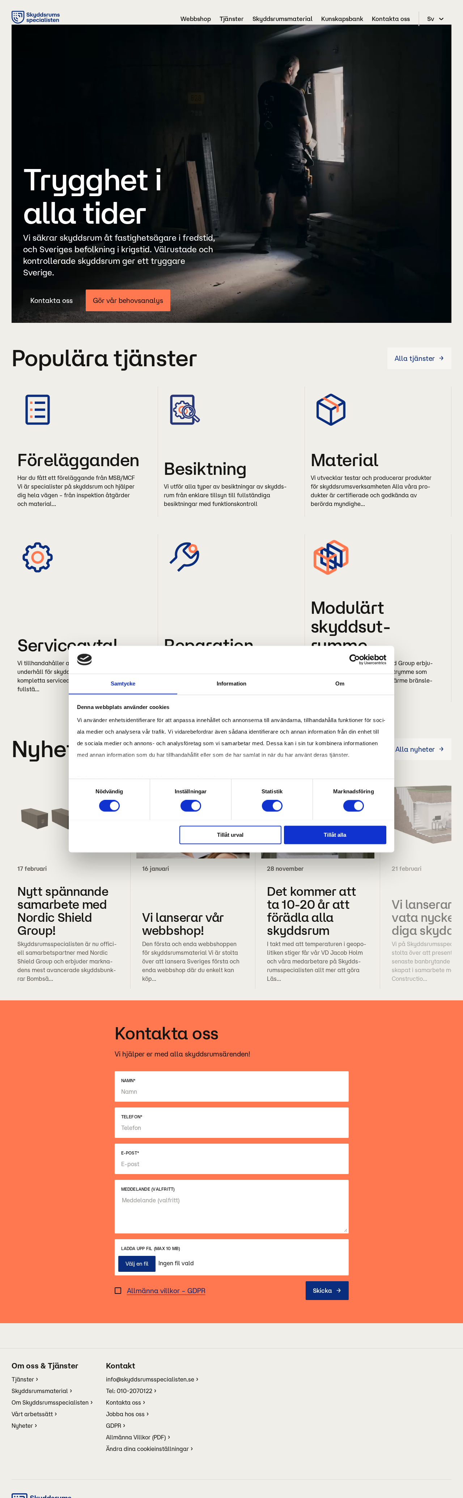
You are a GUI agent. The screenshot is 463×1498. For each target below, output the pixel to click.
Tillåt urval (230, 835)
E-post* (130, 1153)
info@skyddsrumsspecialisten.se (150, 1379)
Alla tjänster (415, 358)
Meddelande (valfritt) (148, 1189)
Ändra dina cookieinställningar (147, 1449)
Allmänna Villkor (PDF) (136, 1437)
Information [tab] (231, 683)
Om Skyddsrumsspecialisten (50, 1402)
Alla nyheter (415, 749)
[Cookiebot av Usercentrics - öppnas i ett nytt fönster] (354, 659)
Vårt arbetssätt (32, 1414)
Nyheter (22, 1425)
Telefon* (132, 1116)
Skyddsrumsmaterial (282, 18)
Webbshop (195, 18)
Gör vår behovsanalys (128, 300)
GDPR (113, 1425)
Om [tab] (339, 683)
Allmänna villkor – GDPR (166, 1291)
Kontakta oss (391, 18)
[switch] (190, 805)
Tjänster (232, 18)
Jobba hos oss (125, 1414)
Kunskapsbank (342, 18)
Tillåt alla (335, 835)
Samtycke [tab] (123, 683)
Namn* (128, 1080)
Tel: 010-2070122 (129, 1391)
